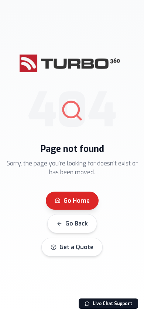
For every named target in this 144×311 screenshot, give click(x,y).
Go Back (76, 223)
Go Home (77, 201)
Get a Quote (76, 247)
